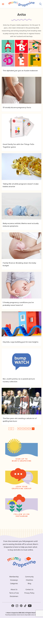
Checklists (29, 580)
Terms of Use (14, 593)
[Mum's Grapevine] (21, 4)
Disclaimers (14, 596)
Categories (14, 583)
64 (30, 428)
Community (29, 577)
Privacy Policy (29, 593)
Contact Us (29, 589)
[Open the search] (40, 4)
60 (18, 428)
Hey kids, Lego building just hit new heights (20, 342)
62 (24, 428)
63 (27, 428)
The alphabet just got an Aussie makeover (20, 71)
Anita (21, 15)
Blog (29, 583)
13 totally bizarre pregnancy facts (17, 107)
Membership (14, 577)
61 (21, 428)
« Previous (9, 428)
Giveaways (14, 580)
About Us (14, 589)
